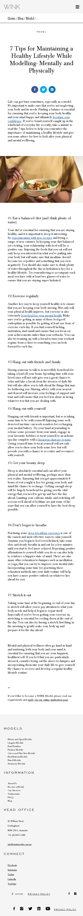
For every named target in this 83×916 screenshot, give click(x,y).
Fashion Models (15, 749)
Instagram (12, 869)
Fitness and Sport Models (20, 739)
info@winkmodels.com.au (19, 844)
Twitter (11, 874)
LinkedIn (12, 879)
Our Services (14, 790)
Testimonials (14, 793)
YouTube (12, 883)
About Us (12, 783)
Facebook (12, 865)
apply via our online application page (48, 699)
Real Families (14, 746)
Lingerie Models (15, 742)
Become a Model (16, 787)
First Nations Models (17, 756)
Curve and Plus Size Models (21, 753)
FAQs (11, 797)
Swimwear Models (16, 763)
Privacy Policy (39, 894)
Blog (10, 800)
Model (41, 32)
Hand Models (14, 760)
